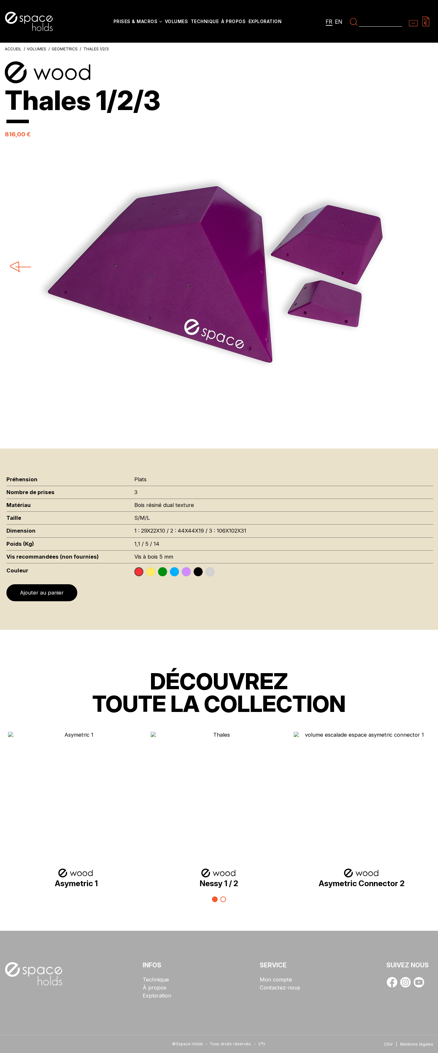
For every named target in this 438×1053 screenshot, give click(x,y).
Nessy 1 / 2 (219, 883)
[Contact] (413, 21)
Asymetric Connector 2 (362, 883)
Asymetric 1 (76, 883)
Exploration (157, 996)
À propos (154, 988)
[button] (138, 22)
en (338, 21)
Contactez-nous (280, 988)
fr (329, 21)
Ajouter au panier (42, 592)
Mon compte (276, 980)
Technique (156, 980)
